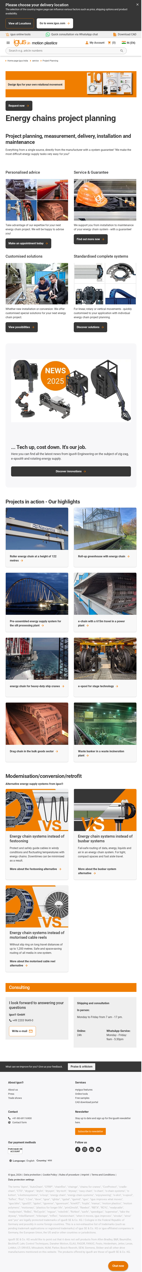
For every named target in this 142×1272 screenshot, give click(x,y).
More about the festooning (33, 869)
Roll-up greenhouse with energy (101, 556)
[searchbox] (63, 50)
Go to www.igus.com (52, 23)
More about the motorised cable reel (32, 963)
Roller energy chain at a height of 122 (33, 558)
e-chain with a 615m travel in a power (101, 623)
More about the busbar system (97, 871)
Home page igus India (17, 61)
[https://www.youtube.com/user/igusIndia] (98, 1149)
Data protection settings (21, 1179)
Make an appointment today (25, 243)
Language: (23, 1160)
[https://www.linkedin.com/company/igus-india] (91, 1149)
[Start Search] (122, 51)
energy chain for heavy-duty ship (35, 686)
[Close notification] (137, 5)
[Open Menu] (8, 43)
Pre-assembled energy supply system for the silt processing (35, 623)
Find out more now (88, 239)
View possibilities (19, 327)
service (35, 61)
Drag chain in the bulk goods (32, 751)
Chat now (118, 1265)
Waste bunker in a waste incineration (101, 753)
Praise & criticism (81, 1066)
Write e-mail (19, 1031)
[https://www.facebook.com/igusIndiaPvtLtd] (77, 1149)
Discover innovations (69, 471)
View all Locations (19, 23)
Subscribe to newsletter (90, 1131)
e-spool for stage (96, 686)
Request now (16, 105)
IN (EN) (131, 42)
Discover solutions (88, 327)
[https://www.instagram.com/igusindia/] (84, 1149)
